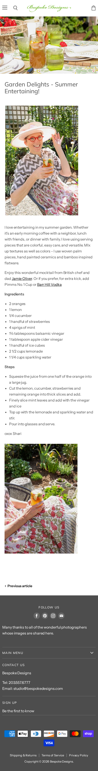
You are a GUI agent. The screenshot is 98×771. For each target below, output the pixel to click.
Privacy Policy (78, 755)
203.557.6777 (19, 682)
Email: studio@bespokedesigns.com (32, 688)
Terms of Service (52, 755)
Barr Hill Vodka (49, 284)
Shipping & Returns (23, 755)
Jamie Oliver (22, 278)
